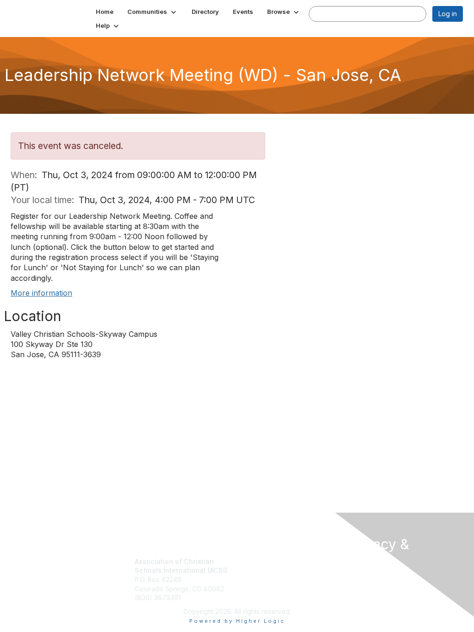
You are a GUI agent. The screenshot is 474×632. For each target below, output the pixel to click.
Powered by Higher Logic (237, 621)
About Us (361, 578)
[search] (318, 13)
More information (41, 292)
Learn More (258, 579)
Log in (447, 14)
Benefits (253, 570)
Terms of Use (367, 587)
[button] (152, 12)
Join (247, 561)
